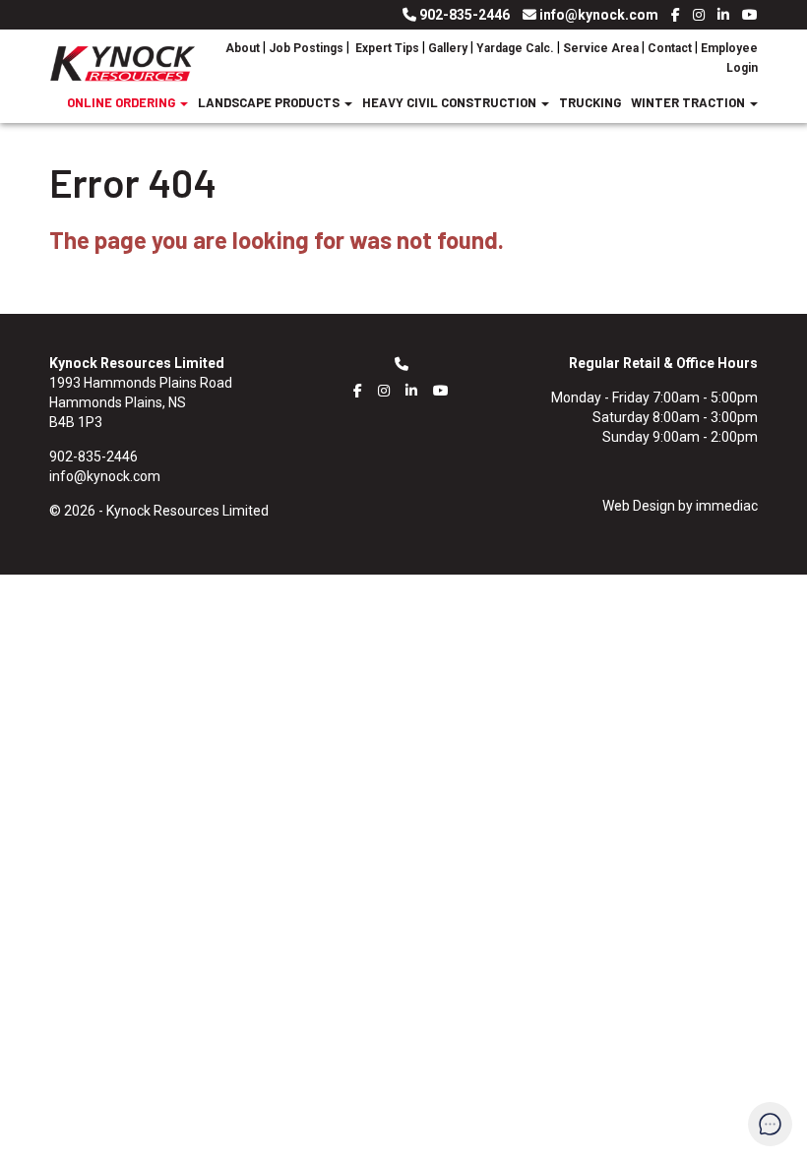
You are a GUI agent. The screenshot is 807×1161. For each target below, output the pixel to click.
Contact (670, 48)
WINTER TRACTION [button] (689, 102)
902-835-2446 (464, 15)
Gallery (447, 48)
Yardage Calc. (515, 48)
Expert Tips (385, 48)
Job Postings (306, 48)
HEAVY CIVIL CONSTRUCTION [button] (450, 102)
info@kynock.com (598, 15)
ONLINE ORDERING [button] (122, 102)
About (244, 48)
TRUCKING (590, 102)
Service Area (601, 48)
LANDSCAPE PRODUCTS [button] (270, 102)
